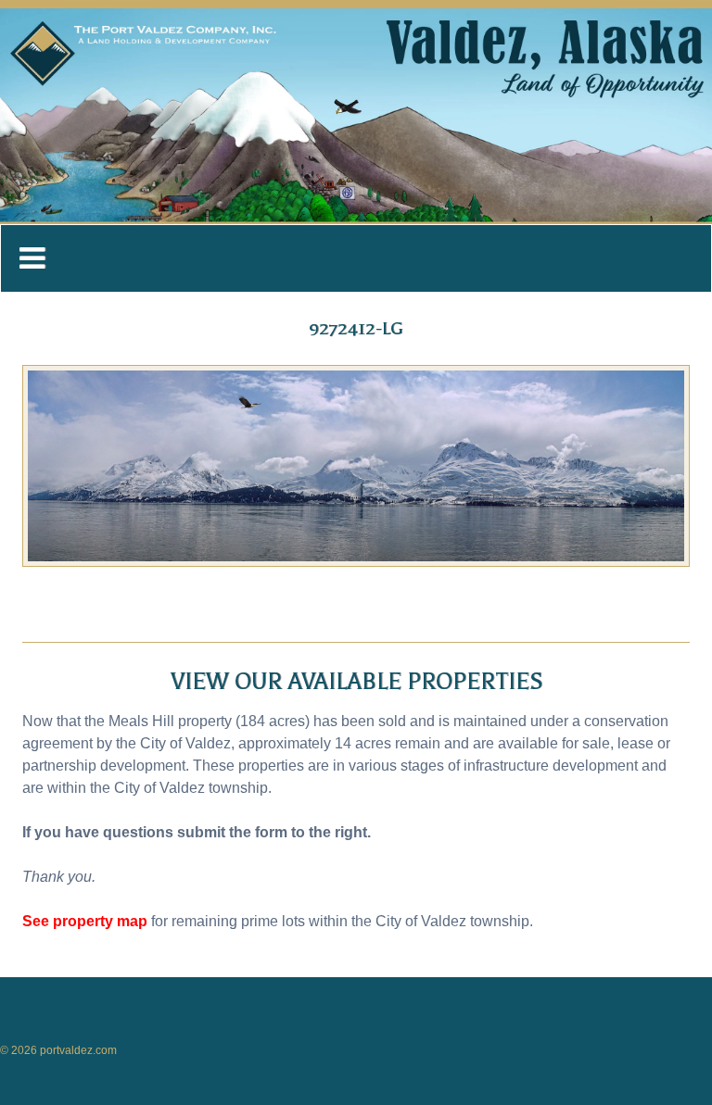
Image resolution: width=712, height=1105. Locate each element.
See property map (84, 921)
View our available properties (356, 682)
